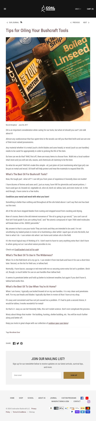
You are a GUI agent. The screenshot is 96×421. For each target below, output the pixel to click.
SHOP (21, 398)
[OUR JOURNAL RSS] (21, 22)
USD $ (77, 9)
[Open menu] (4, 8)
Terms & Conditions (19, 412)
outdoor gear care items (58, 323)
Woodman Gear (14, 332)
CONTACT (77, 401)
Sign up (74, 375)
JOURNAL (53, 398)
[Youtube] (87, 398)
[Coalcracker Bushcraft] (48, 9)
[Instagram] (88, 401)
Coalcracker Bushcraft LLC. (20, 409)
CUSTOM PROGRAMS (68, 398)
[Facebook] (82, 398)
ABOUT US (41, 398)
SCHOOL (31, 398)
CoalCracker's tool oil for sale (26, 249)
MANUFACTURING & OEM (60, 401)
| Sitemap (31, 412)
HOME (12, 398)
